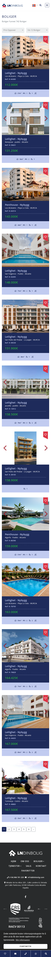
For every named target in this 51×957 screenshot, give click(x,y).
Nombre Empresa (12, 5)
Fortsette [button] (25, 946)
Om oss (25, 861)
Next (46, 52)
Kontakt (41, 866)
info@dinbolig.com (36, 877)
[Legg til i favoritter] (45, 38)
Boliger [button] (38, 861)
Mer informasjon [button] (23, 940)
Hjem (13, 861)
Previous (5, 52)
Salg (28, 866)
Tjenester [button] (14, 866)
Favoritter (28, 870)
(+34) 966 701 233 (16, 877)
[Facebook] (25, 897)
